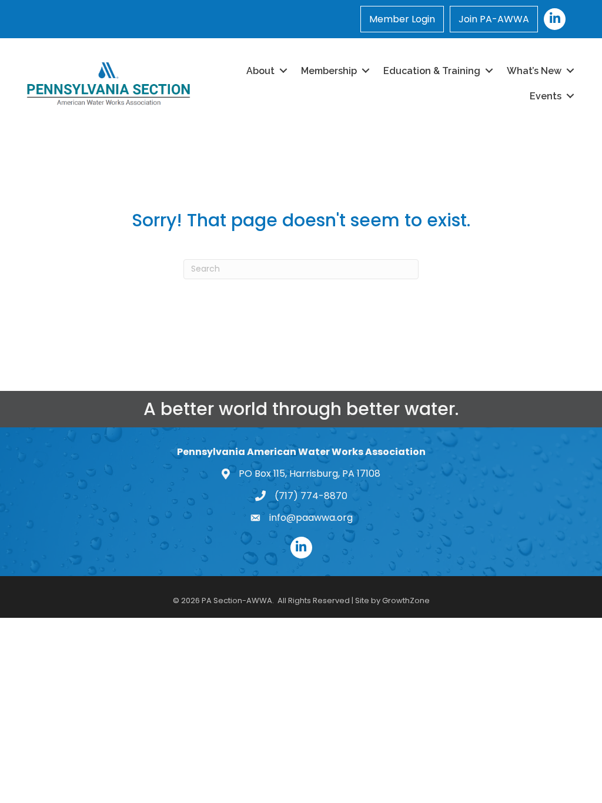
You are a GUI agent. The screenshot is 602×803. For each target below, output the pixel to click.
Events (545, 96)
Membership (329, 70)
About (260, 70)
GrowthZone (406, 600)
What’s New (534, 70)
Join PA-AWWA (494, 19)
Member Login (402, 19)
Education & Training (431, 70)
